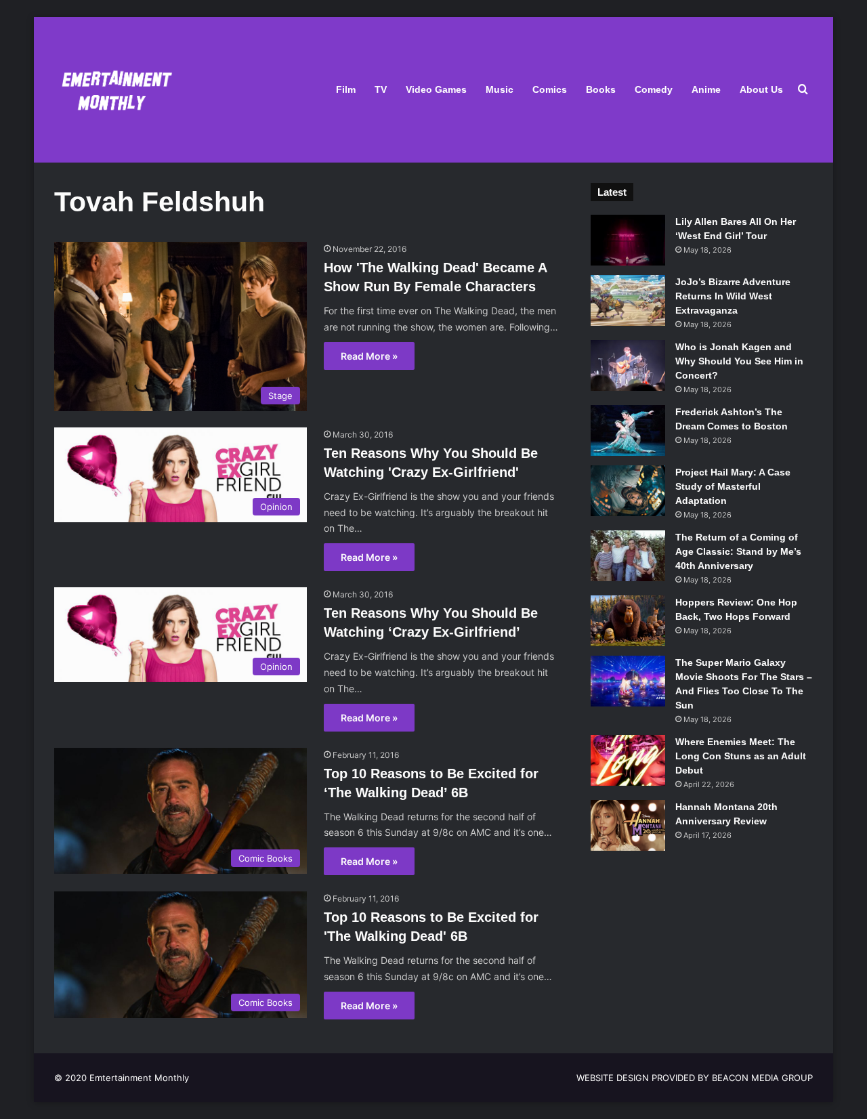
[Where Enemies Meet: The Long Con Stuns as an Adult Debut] (628, 760)
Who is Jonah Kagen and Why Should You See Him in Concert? (739, 361)
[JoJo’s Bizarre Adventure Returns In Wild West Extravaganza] (628, 300)
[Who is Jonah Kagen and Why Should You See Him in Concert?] (628, 365)
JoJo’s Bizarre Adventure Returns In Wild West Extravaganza (732, 296)
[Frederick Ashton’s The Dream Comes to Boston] (628, 430)
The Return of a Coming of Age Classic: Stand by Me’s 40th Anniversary (738, 551)
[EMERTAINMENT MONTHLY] (113, 89)
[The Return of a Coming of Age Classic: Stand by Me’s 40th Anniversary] (628, 555)
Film (346, 89)
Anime (706, 89)
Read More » (369, 356)
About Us (761, 89)
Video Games (436, 89)
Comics (549, 89)
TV (381, 89)
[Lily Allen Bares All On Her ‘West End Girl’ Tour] (628, 240)
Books (601, 89)
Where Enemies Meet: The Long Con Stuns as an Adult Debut (740, 756)
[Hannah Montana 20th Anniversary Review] (628, 825)
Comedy (654, 89)
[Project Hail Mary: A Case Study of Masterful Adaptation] (628, 490)
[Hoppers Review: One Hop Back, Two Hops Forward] (628, 620)
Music (499, 89)
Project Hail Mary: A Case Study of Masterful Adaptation (732, 486)
